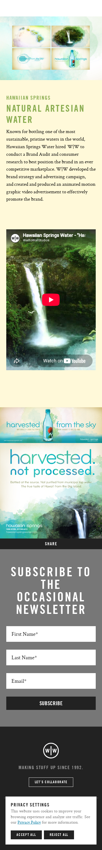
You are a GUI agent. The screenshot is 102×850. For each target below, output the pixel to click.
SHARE (51, 544)
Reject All (59, 835)
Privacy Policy (29, 822)
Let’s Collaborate (51, 782)
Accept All (26, 835)
